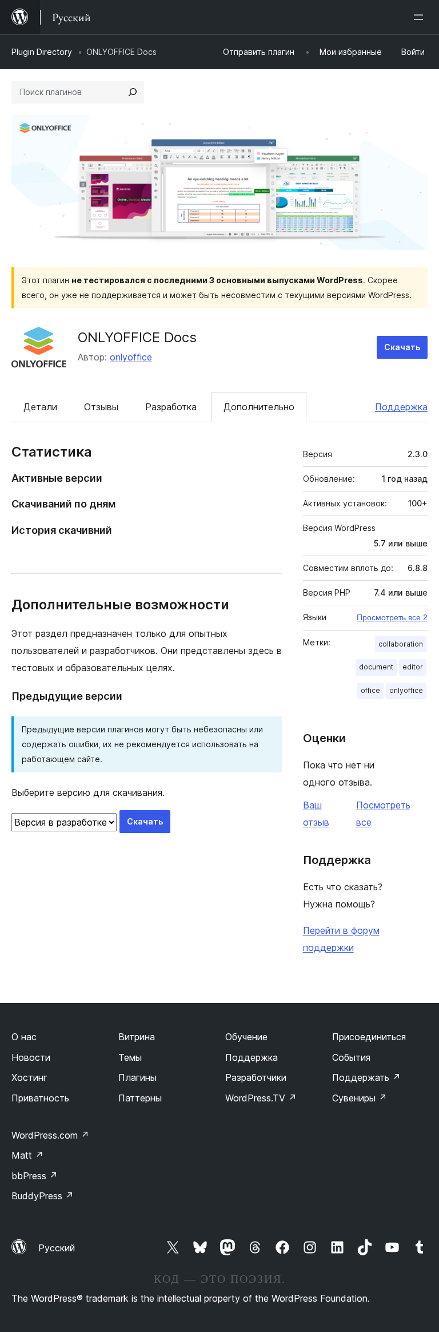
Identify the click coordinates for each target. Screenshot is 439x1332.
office (370, 690)
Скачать (402, 347)
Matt (27, 1155)
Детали (40, 407)
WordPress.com (50, 1135)
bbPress (34, 1176)
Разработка (171, 407)
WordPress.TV (261, 1098)
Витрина (136, 1036)
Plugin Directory (41, 52)
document (376, 667)
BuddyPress (42, 1196)
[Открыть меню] (420, 17)
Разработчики (255, 1077)
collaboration (400, 644)
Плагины (137, 1077)
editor (412, 667)
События (351, 1057)
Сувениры (359, 1098)
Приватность (40, 1098)
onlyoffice (131, 357)
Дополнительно (259, 407)
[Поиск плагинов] (132, 92)
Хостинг (29, 1077)
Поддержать (366, 1077)
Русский (56, 1248)
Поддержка (401, 407)
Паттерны (140, 1098)
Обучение (246, 1036)
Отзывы (101, 407)
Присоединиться (369, 1036)
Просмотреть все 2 (392, 617)
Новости (30, 1057)
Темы (130, 1057)
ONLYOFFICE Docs (137, 337)
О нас (24, 1036)
